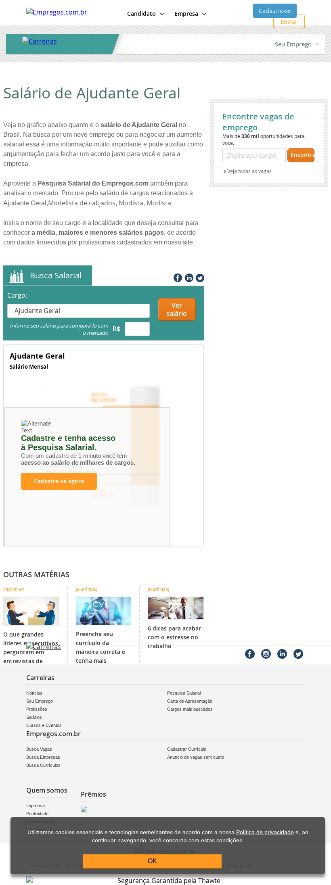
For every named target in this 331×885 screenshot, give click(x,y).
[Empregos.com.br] (56, 12)
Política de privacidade (265, 832)
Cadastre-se (275, 11)
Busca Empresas (43, 757)
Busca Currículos (43, 765)
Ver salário (176, 309)
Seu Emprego (293, 44)
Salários (34, 717)
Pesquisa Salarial (184, 693)
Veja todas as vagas (249, 171)
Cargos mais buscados (190, 709)
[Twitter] (199, 276)
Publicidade (37, 813)
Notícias (34, 693)
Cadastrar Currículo (186, 749)
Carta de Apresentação (189, 701)
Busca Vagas (39, 749)
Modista (131, 202)
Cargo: (17, 295)
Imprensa (35, 805)
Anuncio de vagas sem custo (195, 757)
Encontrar (302, 155)
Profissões (36, 709)
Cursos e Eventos (44, 725)
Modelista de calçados (81, 202)
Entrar (289, 21)
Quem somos (46, 790)
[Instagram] (266, 653)
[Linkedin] (188, 276)
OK (152, 861)
